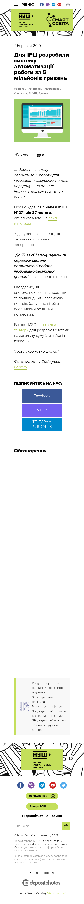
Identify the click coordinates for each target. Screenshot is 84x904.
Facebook (42, 396)
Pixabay (20, 367)
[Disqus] (42, 508)
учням (44, 93)
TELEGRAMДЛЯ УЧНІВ (42, 424)
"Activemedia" (56, 893)
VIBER (42, 410)
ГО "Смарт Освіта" (49, 841)
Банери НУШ (38, 806)
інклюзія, (22, 93)
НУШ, (34, 93)
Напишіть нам (68, 4)
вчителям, (36, 88)
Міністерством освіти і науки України (40, 846)
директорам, (54, 88)
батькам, (21, 88)
